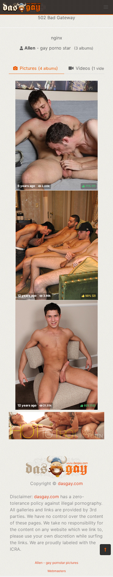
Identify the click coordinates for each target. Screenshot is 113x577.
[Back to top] (105, 549)
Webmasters (56, 571)
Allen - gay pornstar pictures (56, 563)
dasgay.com (70, 483)
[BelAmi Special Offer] (56, 437)
